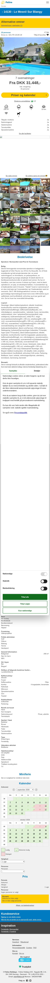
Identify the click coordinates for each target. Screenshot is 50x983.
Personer (4, 869)
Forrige (14, 789)
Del (47, 32)
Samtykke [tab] (13, 371)
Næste (36, 789)
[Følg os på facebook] (27, 980)
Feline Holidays (25, 2)
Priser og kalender (23, 95)
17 (40, 834)
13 (46, 802)
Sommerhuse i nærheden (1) (11, 25)
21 (10, 809)
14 (10, 806)
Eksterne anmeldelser (22, 101)
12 (40, 802)
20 (46, 806)
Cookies (29, 948)
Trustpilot (25, 966)
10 (28, 802)
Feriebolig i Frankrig (8, 931)
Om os (21, 953)
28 (10, 813)
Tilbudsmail (24, 942)
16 (22, 806)
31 (40, 841)
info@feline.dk (19, 977)
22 (16, 809)
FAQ (35, 948)
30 (22, 813)
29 (16, 813)
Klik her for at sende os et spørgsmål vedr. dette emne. (21, 919)
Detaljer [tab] (37, 371)
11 (34, 802)
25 (46, 837)
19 (10, 837)
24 (40, 837)
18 (46, 834)
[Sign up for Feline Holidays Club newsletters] (30, 980)
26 (10, 841)
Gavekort (15, 942)
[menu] (47, 2)
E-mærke (25, 960)
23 (22, 809)
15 (16, 806)
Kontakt (15, 953)
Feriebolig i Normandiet (9, 929)
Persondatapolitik (18, 948)
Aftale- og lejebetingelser (25, 905)
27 (46, 809)
